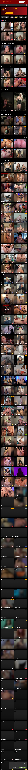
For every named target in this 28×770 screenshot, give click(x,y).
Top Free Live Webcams (7, 43)
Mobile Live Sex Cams (7, 90)
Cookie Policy (18, 765)
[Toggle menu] (1, 2)
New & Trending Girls (6, 114)
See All (25, 20)
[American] (12, 17)
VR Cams (3, 137)
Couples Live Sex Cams (7, 66)
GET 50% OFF (9, 13)
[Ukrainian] (16, 17)
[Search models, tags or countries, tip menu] (26, 5)
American (5, 20)
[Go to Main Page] (8, 1)
